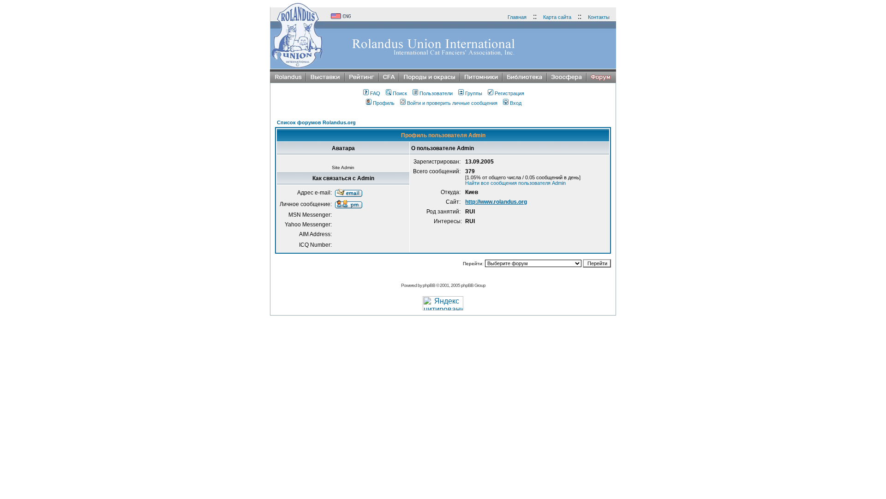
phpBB (429, 285)
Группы (473, 93)
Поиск (400, 93)
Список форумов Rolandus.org (316, 122)
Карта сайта (557, 17)
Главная (517, 17)
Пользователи (436, 93)
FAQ (375, 93)
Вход (515, 103)
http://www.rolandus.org (496, 202)
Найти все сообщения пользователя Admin (515, 183)
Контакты (599, 17)
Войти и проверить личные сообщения (452, 103)
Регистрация (509, 93)
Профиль (384, 103)
